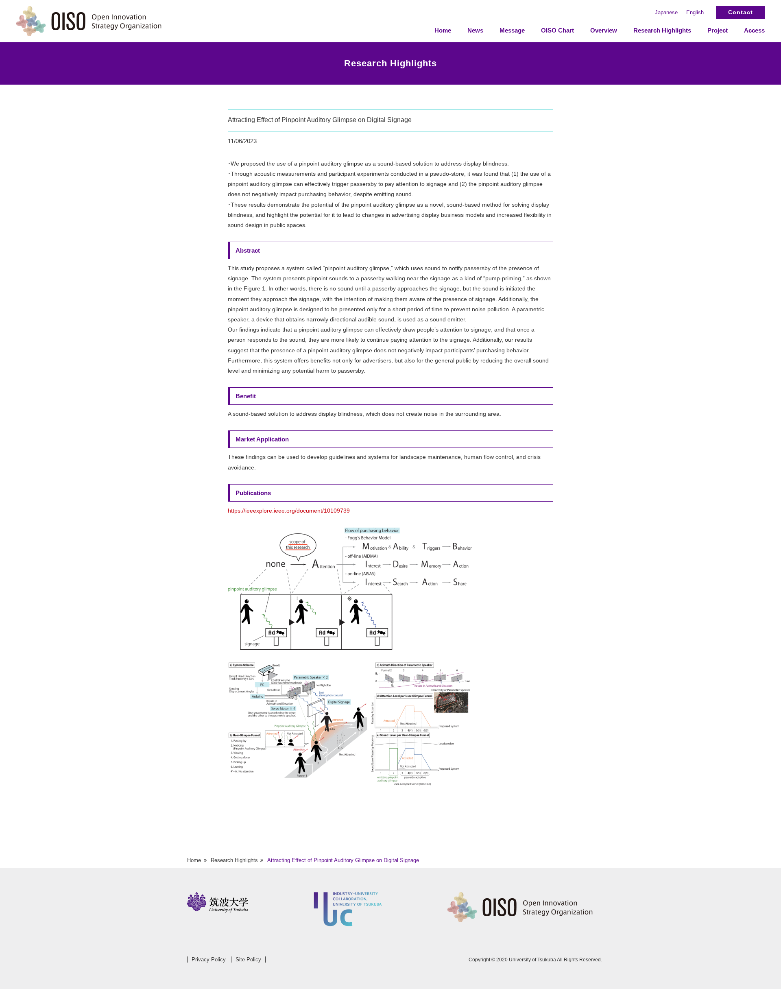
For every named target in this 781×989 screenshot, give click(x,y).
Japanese (666, 12)
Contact (740, 12)
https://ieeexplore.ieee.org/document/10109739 (289, 510)
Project (717, 30)
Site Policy (248, 959)
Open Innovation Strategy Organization (89, 21)
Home (442, 30)
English (695, 12)
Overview (603, 30)
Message (512, 30)
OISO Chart (557, 30)
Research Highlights (662, 30)
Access (754, 30)
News (475, 30)
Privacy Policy (209, 959)
